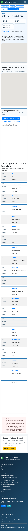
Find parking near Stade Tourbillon (11, 121)
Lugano (14, 237)
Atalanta (14, 349)
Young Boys (15, 195)
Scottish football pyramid (7, 475)
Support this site (9, 448)
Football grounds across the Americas (10, 482)
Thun (13, 173)
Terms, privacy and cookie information (10, 509)
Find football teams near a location (9, 492)
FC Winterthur (16, 339)
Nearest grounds (5, 6)
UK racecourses (13, 517)
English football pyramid (7, 473)
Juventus (14, 247)
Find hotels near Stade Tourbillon (11, 118)
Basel (13, 278)
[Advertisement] (14, 398)
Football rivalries (5, 496)
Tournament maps (5, 486)
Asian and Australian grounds (8, 484)
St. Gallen (14, 360)
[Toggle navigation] (25, 2)
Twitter (9, 505)
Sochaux (14, 288)
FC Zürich (14, 308)
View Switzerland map (13, 9)
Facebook (4, 505)
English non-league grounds (8, 469)
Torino (14, 257)
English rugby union (6, 519)
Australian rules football (7, 521)
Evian (13, 216)
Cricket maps (4, 517)
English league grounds (6, 466)
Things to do (4, 9)
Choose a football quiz (6, 494)
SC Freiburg (15, 370)
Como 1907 (15, 267)
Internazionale (16, 319)
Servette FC (15, 206)
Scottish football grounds (7, 471)
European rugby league (18, 519)
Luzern (14, 226)
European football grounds (7, 480)
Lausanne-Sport (16, 184)
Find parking (6, 31)
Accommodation (20, 6)
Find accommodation (17, 31)
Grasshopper (15, 298)
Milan (13, 329)
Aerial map (12, 6)
